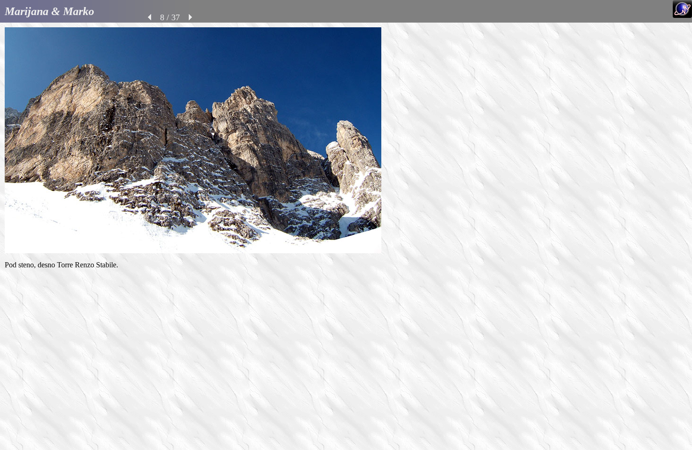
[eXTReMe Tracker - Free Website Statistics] (682, 15)
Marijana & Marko (49, 11)
